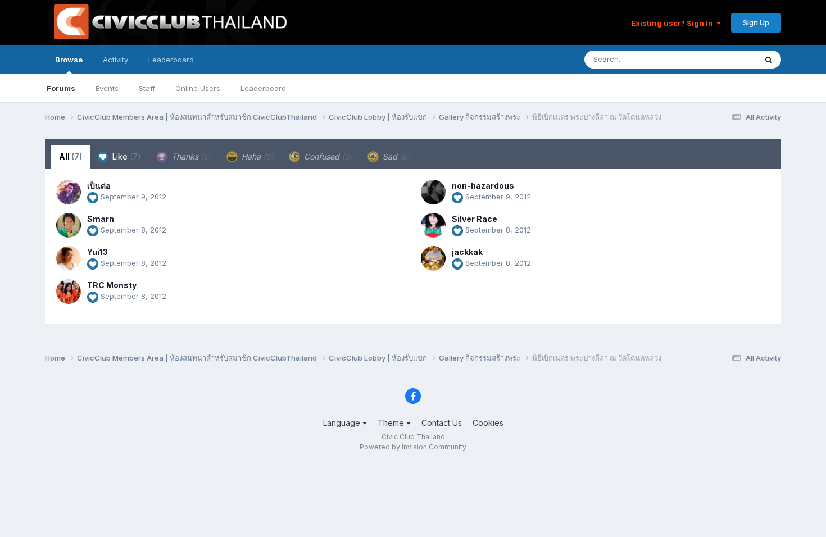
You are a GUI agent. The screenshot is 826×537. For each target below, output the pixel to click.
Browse (69, 59)
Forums (61, 88)
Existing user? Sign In (673, 23)
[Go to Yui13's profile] (68, 258)
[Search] (768, 60)
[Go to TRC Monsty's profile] (68, 291)
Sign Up (756, 22)
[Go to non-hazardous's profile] (433, 192)
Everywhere (721, 59)
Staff (147, 88)
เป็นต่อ (98, 185)
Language (342, 422)
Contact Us (441, 422)
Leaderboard (263, 88)
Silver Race (474, 219)
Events (107, 88)
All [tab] (70, 156)
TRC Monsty (112, 285)
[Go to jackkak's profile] (433, 258)
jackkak (467, 252)
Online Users (197, 88)
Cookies (488, 422)
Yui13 (97, 252)
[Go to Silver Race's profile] (433, 225)
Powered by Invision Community (413, 447)
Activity (115, 59)
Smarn (100, 219)
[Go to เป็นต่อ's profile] (68, 192)
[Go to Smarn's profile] (68, 225)
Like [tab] (125, 156)
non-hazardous (483, 185)
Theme (392, 422)
